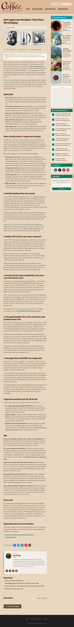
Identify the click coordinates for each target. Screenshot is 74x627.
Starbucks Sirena (10, 537)
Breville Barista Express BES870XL (25, 281)
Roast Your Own (50, 9)
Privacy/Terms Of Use (36, 619)
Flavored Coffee (63, 9)
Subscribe (61, 188)
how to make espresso (37, 66)
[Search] (70, 4)
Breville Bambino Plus (21, 197)
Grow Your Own (37, 9)
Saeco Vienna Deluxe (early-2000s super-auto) (19, 535)
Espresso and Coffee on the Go (14, 589)
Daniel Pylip (17, 555)
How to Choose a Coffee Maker (14, 580)
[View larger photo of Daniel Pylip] (8, 556)
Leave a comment (42, 598)
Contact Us (45, 619)
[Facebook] (7, 571)
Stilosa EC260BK (19, 361)
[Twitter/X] (10, 571)
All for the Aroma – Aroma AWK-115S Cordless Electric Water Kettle (24, 586)
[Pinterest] (16, 571)
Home (28, 9)
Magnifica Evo (19, 322)
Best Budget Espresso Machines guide (29, 311)
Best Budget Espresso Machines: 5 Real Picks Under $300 (22, 583)
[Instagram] (13, 571)
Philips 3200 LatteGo (21, 240)
